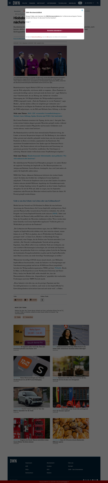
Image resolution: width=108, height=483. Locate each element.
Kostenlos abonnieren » (54, 30)
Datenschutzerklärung (36, 37)
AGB (47, 37)
